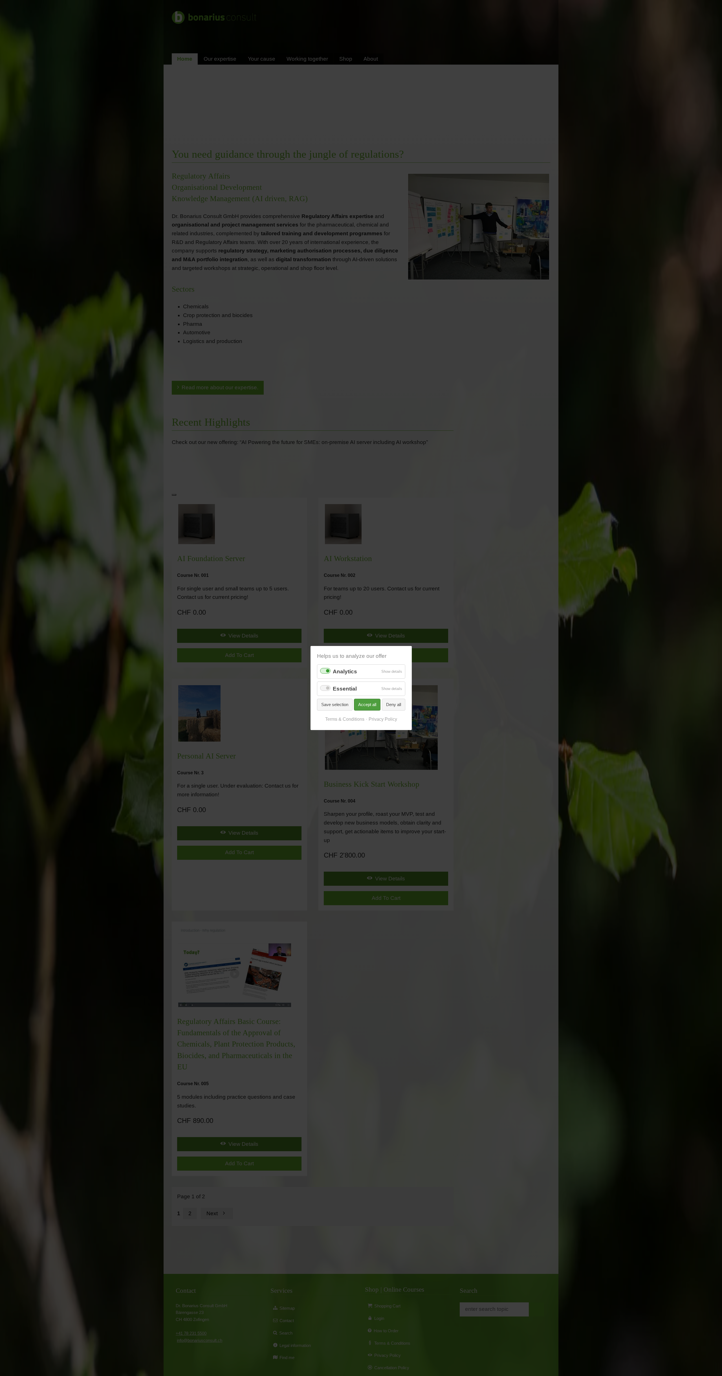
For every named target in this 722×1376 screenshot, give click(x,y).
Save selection (334, 704)
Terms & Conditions (344, 719)
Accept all (367, 704)
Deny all (393, 704)
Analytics (345, 671)
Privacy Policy (383, 719)
